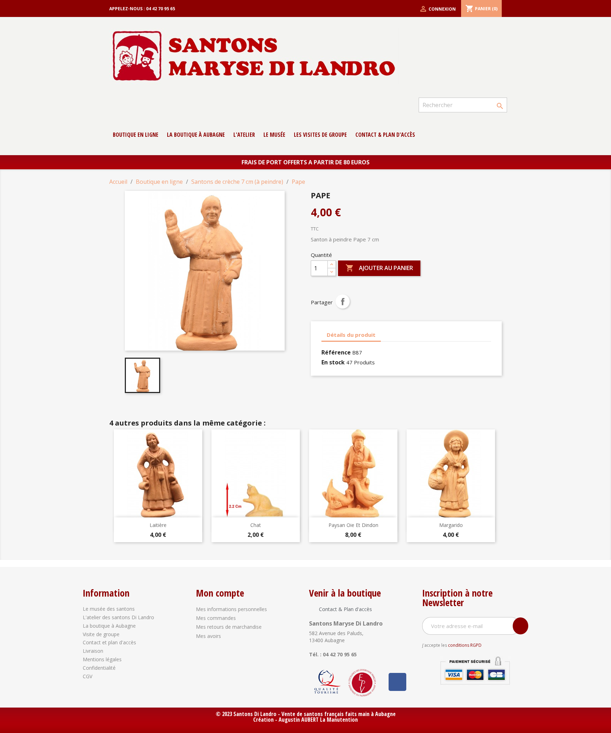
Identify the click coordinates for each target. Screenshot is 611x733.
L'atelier (244, 135)
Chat (255, 525)
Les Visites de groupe (320, 135)
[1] (520, 625)
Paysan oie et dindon (353, 525)
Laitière (158, 525)
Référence (336, 352)
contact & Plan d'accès (385, 135)
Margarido (451, 525)
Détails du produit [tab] (351, 334)
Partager (343, 301)
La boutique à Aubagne (196, 135)
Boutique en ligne (135, 135)
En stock (333, 362)
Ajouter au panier (379, 268)
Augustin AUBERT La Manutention (318, 719)
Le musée (274, 135)
